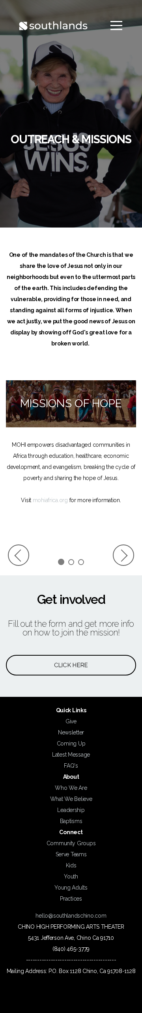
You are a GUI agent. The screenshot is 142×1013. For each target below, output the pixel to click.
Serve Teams (71, 854)
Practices (71, 898)
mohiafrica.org (50, 500)
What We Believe (71, 799)
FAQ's (71, 766)
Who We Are (71, 788)
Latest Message (71, 754)
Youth (71, 876)
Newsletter (71, 732)
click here (71, 665)
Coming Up (71, 743)
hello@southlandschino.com (71, 915)
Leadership (70, 810)
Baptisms (71, 821)
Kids (71, 865)
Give (71, 721)
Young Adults (71, 887)
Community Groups (71, 843)
